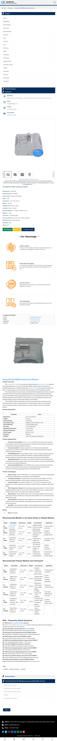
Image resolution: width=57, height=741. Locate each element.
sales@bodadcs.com (12, 103)
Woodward (6, 78)
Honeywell (10, 8)
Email (18, 229)
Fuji (4, 45)
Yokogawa (6, 81)
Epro (4, 38)
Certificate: (5, 222)
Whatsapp (8, 229)
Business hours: (7, 220)
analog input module (43, 384)
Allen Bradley (6, 25)
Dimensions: (6, 201)
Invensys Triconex (8, 64)
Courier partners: (7, 218)
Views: (4, 225)
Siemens (5, 74)
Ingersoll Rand (7, 61)
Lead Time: (6, 215)
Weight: (5, 203)
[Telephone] (33, 739)
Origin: (4, 198)
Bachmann (6, 28)
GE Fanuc (6, 48)
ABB (4, 18)
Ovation (5, 68)
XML (36, 736)
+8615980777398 (11, 109)
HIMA (4, 51)
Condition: (5, 208)
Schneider (6, 71)
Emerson (5, 35)
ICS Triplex (6, 58)
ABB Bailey (6, 21)
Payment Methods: (7, 210)
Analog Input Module (30, 379)
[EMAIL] (24, 739)
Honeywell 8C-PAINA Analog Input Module (24, 8)
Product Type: (6, 196)
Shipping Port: (6, 206)
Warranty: (5, 213)
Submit (7, 710)
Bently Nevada (7, 31)
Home (4, 8)
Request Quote (28, 229)
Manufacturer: (6, 191)
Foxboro (5, 41)
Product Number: (7, 193)
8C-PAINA (16, 379)
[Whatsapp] (14, 739)
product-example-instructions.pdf (29, 179)
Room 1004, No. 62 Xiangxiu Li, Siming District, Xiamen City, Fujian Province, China (29, 98)
